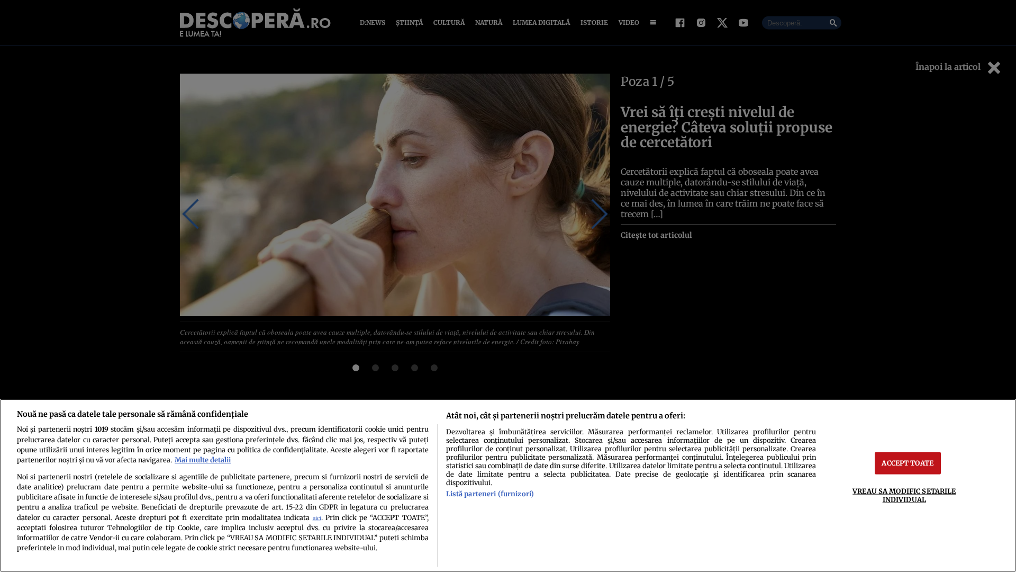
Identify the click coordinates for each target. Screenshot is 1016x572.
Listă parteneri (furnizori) (490, 493)
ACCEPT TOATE (907, 463)
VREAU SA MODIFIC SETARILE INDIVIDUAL (904, 495)
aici (317, 518)
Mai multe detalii (203, 459)
